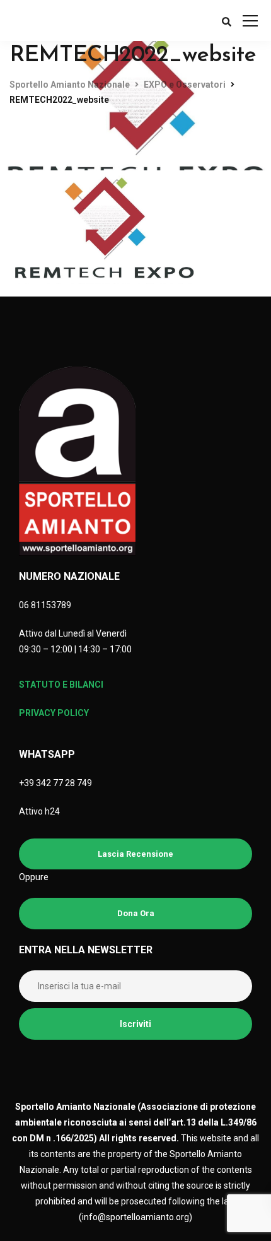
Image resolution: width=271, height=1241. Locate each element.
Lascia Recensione (135, 854)
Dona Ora (135, 913)
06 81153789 (45, 605)
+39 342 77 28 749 (55, 783)
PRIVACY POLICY (54, 713)
